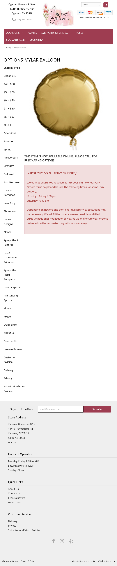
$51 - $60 (9, 92)
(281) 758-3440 (23, 19)
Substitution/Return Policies (13, 389)
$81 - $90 (9, 117)
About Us (9, 333)
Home (8, 47)
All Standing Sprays (11, 298)
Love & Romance (9, 193)
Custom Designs (8, 222)
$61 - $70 (9, 100)
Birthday (9, 166)
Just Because (12, 182)
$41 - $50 (9, 84)
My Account (14, 502)
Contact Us (10, 341)
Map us (12, 442)
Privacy (8, 378)
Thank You (10, 211)
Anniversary (11, 157)
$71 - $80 (9, 108)
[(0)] (105, 4)
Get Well (9, 174)
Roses (79, 32)
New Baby (10, 203)
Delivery (8, 370)
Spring (7, 149)
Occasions (13, 32)
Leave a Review (13, 349)
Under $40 (10, 76)
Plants (32, 32)
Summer (9, 141)
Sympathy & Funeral (54, 32)
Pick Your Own (15, 40)
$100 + (7, 125)
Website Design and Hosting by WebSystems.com (93, 561)
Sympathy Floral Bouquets (10, 275)
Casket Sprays (12, 287)
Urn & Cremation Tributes (10, 257)
